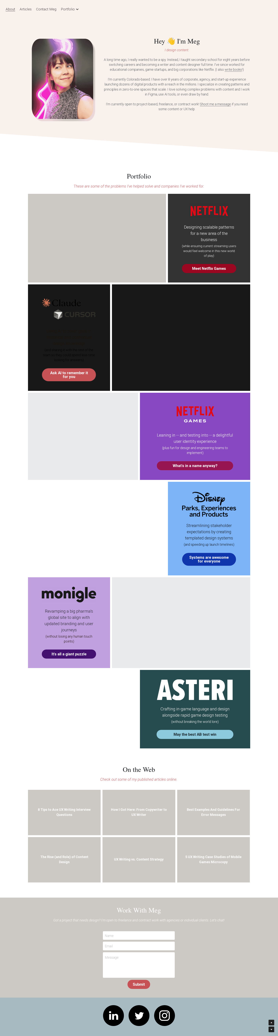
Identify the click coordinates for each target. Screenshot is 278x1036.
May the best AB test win (195, 731)
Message (112, 954)
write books (233, 69)
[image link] (113, 1012)
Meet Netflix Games (209, 265)
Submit (139, 981)
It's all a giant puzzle (69, 651)
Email (109, 943)
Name (109, 932)
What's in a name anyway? (195, 462)
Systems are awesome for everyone (209, 556)
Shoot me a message (215, 104)
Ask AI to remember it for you (69, 372)
